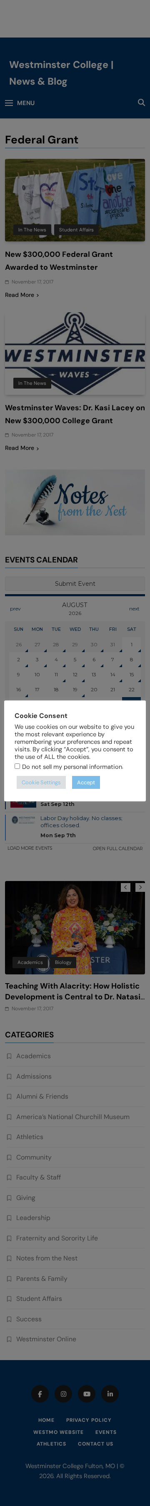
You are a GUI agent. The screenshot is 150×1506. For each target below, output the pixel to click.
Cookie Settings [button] (41, 782)
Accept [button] (86, 782)
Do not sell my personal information (72, 767)
